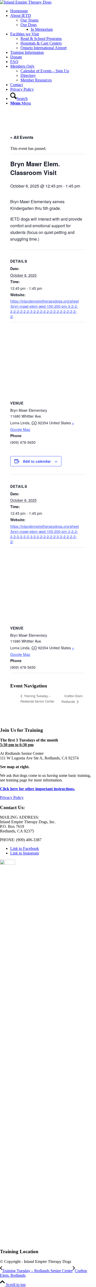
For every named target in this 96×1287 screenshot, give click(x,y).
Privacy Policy (12, 797)
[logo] (25, 2)
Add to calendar (37, 461)
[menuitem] (53, 11)
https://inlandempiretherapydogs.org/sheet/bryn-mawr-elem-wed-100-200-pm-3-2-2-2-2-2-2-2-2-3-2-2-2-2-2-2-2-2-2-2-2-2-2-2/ (44, 308)
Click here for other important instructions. (37, 789)
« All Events (21, 137)
